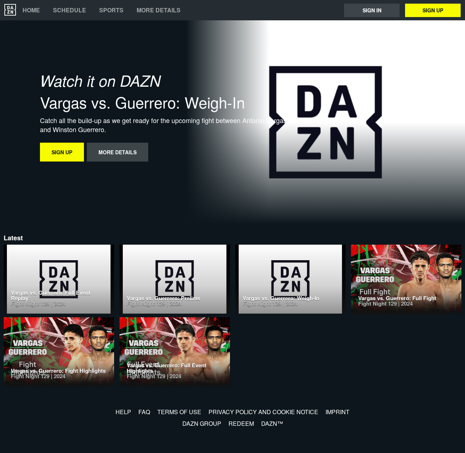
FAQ (144, 412)
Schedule (69, 10)
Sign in (372, 10)
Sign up (432, 10)
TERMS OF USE (179, 412)
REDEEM (241, 423)
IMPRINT (337, 412)
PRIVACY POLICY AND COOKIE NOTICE (263, 412)
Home (31, 10)
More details (159, 10)
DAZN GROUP (201, 423)
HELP (123, 412)
